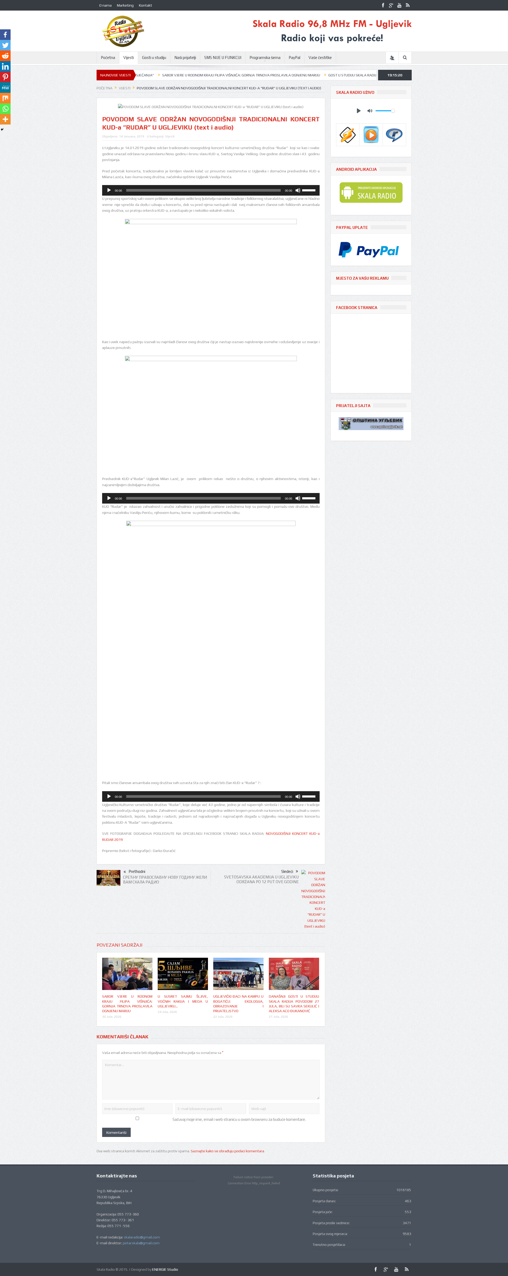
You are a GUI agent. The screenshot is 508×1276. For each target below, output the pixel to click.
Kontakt (145, 5)
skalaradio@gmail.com (142, 1237)
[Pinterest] (5, 77)
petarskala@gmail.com (141, 1243)
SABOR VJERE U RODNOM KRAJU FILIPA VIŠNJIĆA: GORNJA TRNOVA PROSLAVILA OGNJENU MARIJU (192, 75)
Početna (108, 57)
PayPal (294, 57)
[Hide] (2, 129)
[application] (211, 190)
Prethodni (137, 871)
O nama (105, 5)
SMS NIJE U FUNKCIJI (222, 57)
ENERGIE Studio (165, 1269)
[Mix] (5, 98)
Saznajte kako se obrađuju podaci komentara (227, 1151)
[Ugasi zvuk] (298, 190)
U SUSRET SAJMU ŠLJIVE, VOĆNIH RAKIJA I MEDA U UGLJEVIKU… (183, 1001)
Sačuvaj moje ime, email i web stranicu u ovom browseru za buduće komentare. (239, 1119)
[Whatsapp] (5, 108)
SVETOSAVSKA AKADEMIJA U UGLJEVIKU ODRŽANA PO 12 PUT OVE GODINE (261, 879)
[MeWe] (5, 87)
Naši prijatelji (185, 57)
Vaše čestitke (320, 57)
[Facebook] (5, 34)
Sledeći (287, 871)
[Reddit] (5, 55)
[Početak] (109, 190)
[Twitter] (5, 45)
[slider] (309, 190)
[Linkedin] (5, 66)
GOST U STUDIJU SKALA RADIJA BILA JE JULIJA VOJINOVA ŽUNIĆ (329, 75)
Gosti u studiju (154, 57)
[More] (5, 119)
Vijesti (128, 57)
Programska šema (265, 57)
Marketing (125, 5)
